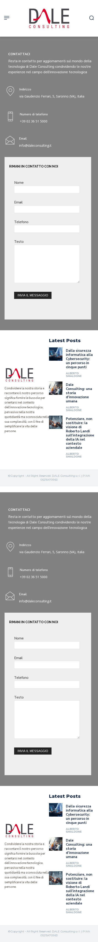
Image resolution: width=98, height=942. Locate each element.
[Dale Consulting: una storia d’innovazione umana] (55, 388)
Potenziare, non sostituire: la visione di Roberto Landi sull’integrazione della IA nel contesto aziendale (80, 433)
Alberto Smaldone (74, 374)
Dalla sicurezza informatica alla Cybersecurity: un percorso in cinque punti (79, 358)
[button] (91, 17)
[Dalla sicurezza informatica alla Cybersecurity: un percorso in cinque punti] (55, 354)
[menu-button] (6, 17)
